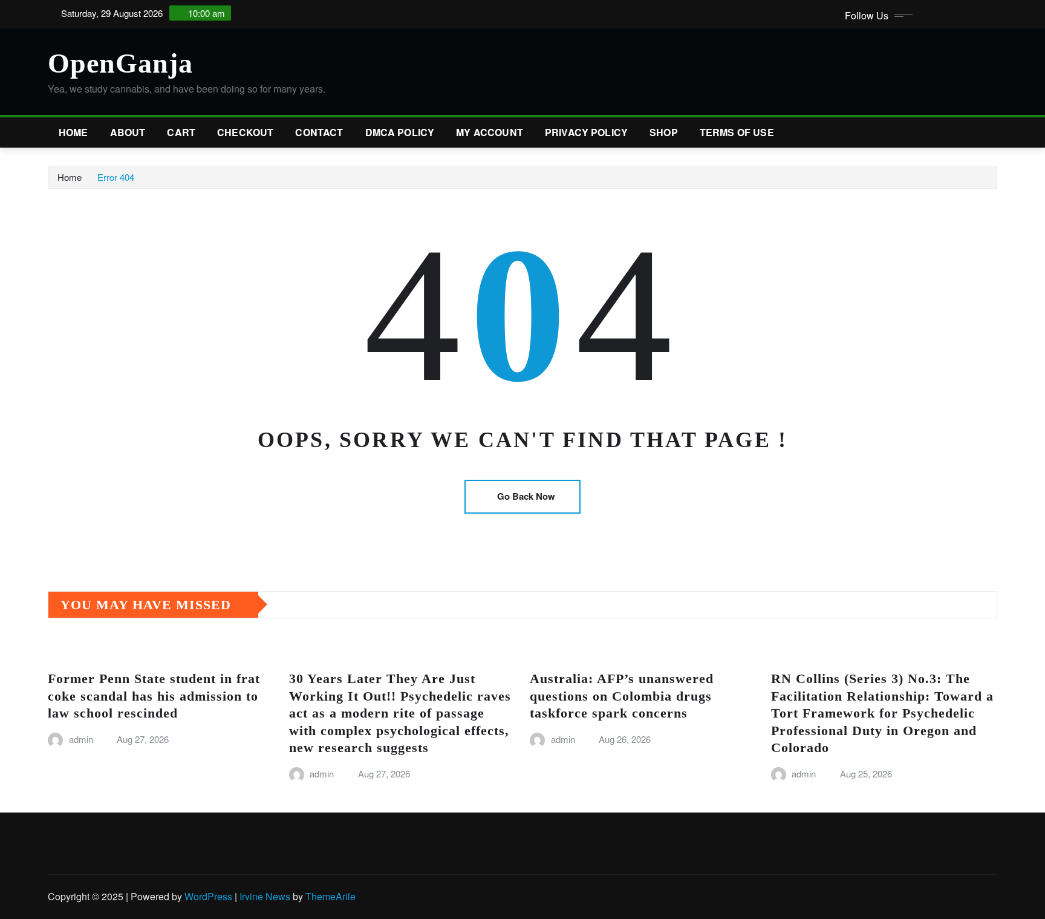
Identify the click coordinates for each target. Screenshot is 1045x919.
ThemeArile (330, 896)
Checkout (245, 132)
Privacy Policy (586, 132)
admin (81, 739)
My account (489, 132)
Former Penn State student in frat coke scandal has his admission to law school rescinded (154, 696)
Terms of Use (737, 132)
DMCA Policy (400, 132)
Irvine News (264, 896)
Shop (663, 132)
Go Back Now (526, 496)
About (128, 132)
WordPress (208, 896)
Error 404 (115, 177)
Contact (319, 132)
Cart (181, 132)
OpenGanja (120, 63)
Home (73, 132)
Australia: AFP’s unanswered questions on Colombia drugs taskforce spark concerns (622, 696)
